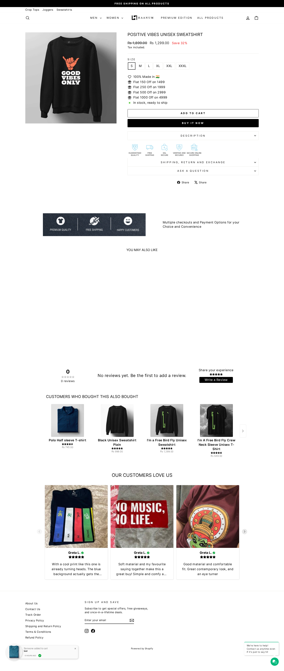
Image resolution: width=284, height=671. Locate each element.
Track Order (33, 614)
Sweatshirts (64, 9)
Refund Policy (34, 637)
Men (94, 17)
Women (113, 17)
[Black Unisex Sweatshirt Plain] (117, 420)
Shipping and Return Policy (43, 626)
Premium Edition (176, 17)
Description (193, 135)
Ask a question (193, 170)
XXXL (183, 66)
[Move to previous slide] (39, 532)
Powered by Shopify (142, 648)
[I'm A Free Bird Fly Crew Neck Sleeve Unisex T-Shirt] (216, 420)
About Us (31, 603)
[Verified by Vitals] (39, 655)
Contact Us (32, 609)
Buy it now (193, 123)
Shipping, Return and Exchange (193, 162)
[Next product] (243, 431)
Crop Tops (32, 9)
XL (158, 66)
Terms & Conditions (38, 631)
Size (132, 59)
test (25, 650)
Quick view (53, 311)
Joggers (47, 9)
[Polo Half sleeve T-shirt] (67, 420)
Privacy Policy (34, 620)
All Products (210, 17)
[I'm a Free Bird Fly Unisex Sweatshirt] (166, 420)
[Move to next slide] (244, 532)
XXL (169, 66)
